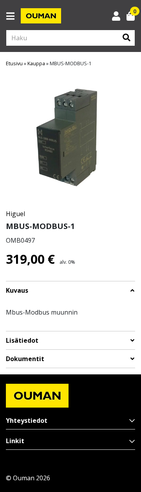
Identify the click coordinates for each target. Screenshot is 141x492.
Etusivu (14, 63)
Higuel (15, 213)
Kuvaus (17, 290)
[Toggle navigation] (13, 16)
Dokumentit (25, 359)
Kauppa (36, 63)
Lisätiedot (22, 340)
